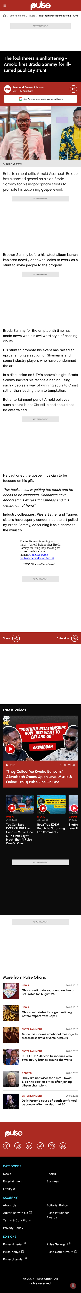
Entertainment (17, 15)
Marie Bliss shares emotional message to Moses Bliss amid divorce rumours (50, 1036)
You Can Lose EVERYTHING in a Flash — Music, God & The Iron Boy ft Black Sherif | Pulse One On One (19, 834)
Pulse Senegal (56, 1244)
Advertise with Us (15, 1213)
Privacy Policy (13, 1228)
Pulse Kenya (11, 1252)
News (25, 985)
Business (53, 1181)
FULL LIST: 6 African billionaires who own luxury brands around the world (47, 1058)
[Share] (73, 89)
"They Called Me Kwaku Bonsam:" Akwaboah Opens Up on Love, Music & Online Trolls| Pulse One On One (39, 776)
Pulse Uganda (13, 1259)
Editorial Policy (57, 1205)
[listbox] (42, 825)
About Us (9, 1205)
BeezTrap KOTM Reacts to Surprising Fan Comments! (51, 828)
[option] (20, 826)
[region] (40, 825)
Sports (27, 1073)
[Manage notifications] (73, 1286)
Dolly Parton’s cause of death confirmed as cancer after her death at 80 (49, 1102)
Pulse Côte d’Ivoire (60, 1252)
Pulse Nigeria (12, 1244)
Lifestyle (9, 1189)
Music (32, 15)
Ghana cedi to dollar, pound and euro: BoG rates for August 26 (48, 992)
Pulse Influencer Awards (58, 1215)
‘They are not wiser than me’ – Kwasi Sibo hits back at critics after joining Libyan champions (47, 1081)
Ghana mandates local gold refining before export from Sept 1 (47, 1014)
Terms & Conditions (17, 1220)
